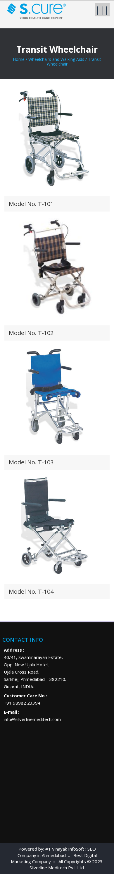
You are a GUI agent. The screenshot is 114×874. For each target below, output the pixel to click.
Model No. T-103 (31, 462)
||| (102, 9)
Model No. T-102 (31, 333)
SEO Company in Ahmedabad (57, 852)
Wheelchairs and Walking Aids (56, 59)
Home (19, 59)
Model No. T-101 (31, 204)
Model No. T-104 (31, 591)
